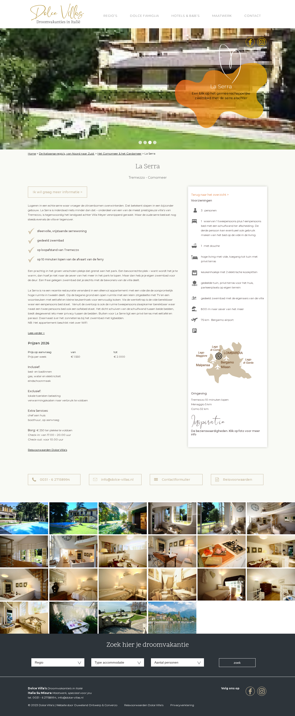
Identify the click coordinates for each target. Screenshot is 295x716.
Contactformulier (176, 479)
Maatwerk (222, 15)
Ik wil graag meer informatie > (57, 192)
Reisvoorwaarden (237, 479)
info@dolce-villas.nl (117, 479)
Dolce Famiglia (144, 15)
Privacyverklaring (182, 705)
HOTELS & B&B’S (185, 15)
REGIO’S (110, 15)
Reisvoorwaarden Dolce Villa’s (47, 449)
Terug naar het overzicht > (210, 194)
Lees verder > (36, 333)
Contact (252, 15)
